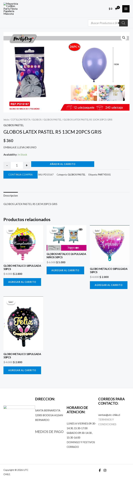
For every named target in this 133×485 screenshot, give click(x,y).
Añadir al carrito (63, 164)
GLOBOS (37, 119)
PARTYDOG (104, 174)
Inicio (6, 119)
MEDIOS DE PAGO (49, 432)
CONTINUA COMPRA (20, 174)
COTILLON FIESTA (20, 119)
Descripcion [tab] (10, 195)
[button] (124, 38)
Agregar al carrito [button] (22, 282)
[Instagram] (105, 470)
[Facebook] (99, 470)
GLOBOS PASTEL (52, 119)
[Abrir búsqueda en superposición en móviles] (108, 23)
